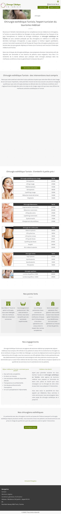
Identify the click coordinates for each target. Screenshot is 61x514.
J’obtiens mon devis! (45, 369)
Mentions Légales (7, 494)
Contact (4, 492)
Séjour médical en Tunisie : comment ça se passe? (16, 369)
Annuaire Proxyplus (30, 481)
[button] (58, 1)
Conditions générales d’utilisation (12, 497)
